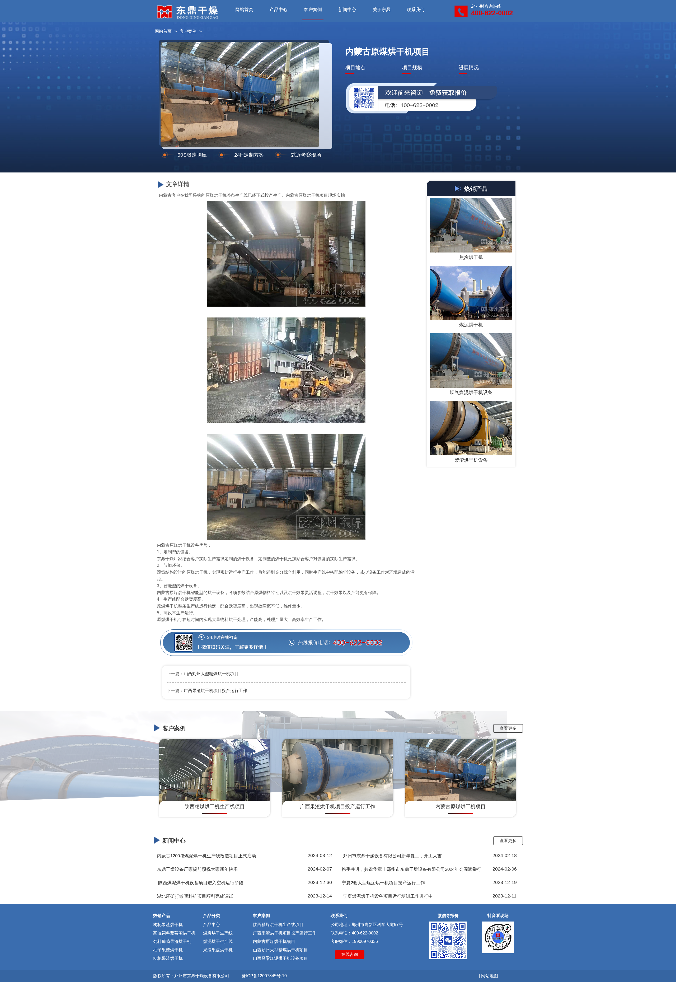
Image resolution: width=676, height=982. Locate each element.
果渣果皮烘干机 (218, 950)
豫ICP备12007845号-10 (264, 976)
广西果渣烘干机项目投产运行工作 (215, 690)
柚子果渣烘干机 (168, 950)
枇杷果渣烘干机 (168, 958)
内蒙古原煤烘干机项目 (274, 941)
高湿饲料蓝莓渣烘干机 (174, 933)
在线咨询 (349, 954)
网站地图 (489, 976)
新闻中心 (347, 9)
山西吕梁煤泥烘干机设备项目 (280, 958)
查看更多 (508, 728)
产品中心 (279, 9)
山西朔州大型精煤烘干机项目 (211, 673)
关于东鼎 (382, 9)
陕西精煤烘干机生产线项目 (278, 924)
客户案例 (313, 9)
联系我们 (416, 9)
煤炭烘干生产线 (218, 933)
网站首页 (244, 9)
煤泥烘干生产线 (218, 941)
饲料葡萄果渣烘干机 (172, 941)
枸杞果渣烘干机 (168, 924)
